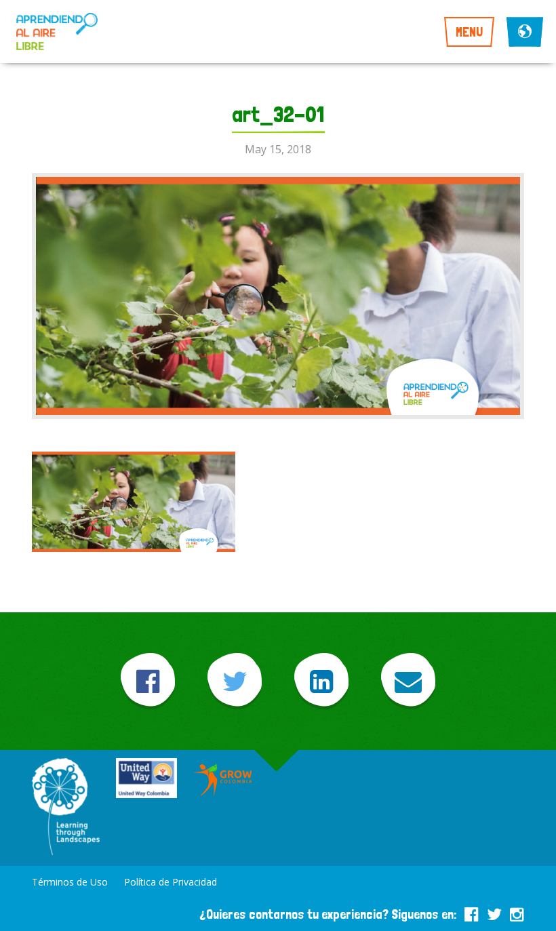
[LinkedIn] (321, 681)
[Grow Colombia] (223, 779)
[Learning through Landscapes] (66, 808)
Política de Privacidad (170, 881)
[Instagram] (517, 912)
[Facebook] (148, 681)
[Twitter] (234, 681)
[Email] (408, 681)
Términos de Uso (70, 881)
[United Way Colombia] (146, 779)
